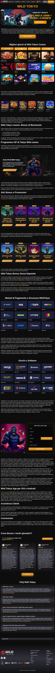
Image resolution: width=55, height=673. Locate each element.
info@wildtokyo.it (49, 658)
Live (20, 48)
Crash (33, 48)
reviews (39, 523)
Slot (47, 48)
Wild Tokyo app (4, 492)
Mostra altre (27, 574)
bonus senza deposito (19, 282)
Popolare (6, 48)
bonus (20, 466)
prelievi (3, 345)
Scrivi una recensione (47, 538)
